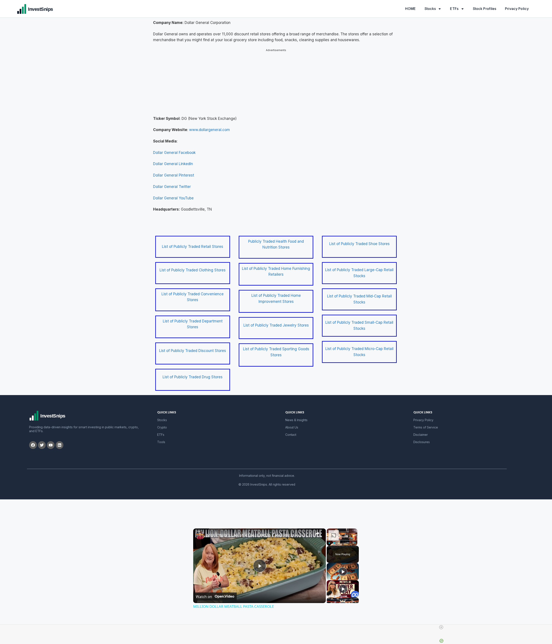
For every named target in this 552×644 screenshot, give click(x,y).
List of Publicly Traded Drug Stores (193, 373)
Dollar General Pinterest (173, 171)
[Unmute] (334, 539)
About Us (291, 423)
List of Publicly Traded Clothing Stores (193, 266)
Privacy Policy (517, 8)
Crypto (162, 423)
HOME (410, 8)
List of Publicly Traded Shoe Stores (359, 240)
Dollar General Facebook (174, 149)
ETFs (454, 8)
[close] (278, 627)
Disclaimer (420, 431)
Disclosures (421, 438)
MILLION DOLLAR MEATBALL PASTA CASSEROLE (250, 531)
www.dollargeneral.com (209, 126)
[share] (317, 530)
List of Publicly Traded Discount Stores (192, 347)
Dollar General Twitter (172, 183)
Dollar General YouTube (173, 194)
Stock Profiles (484, 8)
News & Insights (296, 416)
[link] (200, 531)
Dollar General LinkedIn (173, 160)
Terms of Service (425, 423)
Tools (161, 438)
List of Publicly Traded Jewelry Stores (276, 321)
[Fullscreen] (354, 539)
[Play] (329, 539)
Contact (290, 431)
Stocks (430, 8)
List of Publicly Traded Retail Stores (192, 243)
